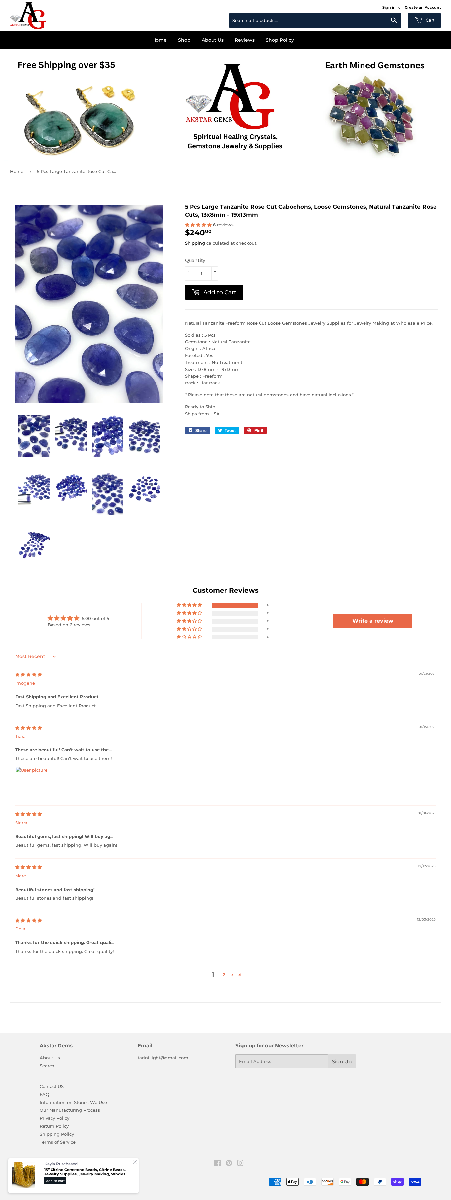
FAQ (44, 1094)
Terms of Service (58, 1142)
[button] (199, 224)
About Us (213, 40)
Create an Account (423, 7)
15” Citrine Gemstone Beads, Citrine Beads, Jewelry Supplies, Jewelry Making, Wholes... (86, 1172)
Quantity (195, 260)
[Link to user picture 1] (31, 782)
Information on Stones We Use (73, 1102)
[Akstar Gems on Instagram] (240, 1164)
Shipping (195, 243)
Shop (184, 40)
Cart (429, 20)
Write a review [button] (372, 621)
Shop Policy (280, 40)
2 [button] (224, 974)
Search (47, 1065)
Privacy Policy (54, 1118)
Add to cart (55, 1181)
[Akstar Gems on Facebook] (217, 1164)
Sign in (389, 7)
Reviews (245, 40)
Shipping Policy (57, 1134)
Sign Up (342, 1061)
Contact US (52, 1086)
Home (159, 40)
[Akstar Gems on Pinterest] (229, 1164)
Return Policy (54, 1126)
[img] (28, 674)
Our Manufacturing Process (70, 1110)
